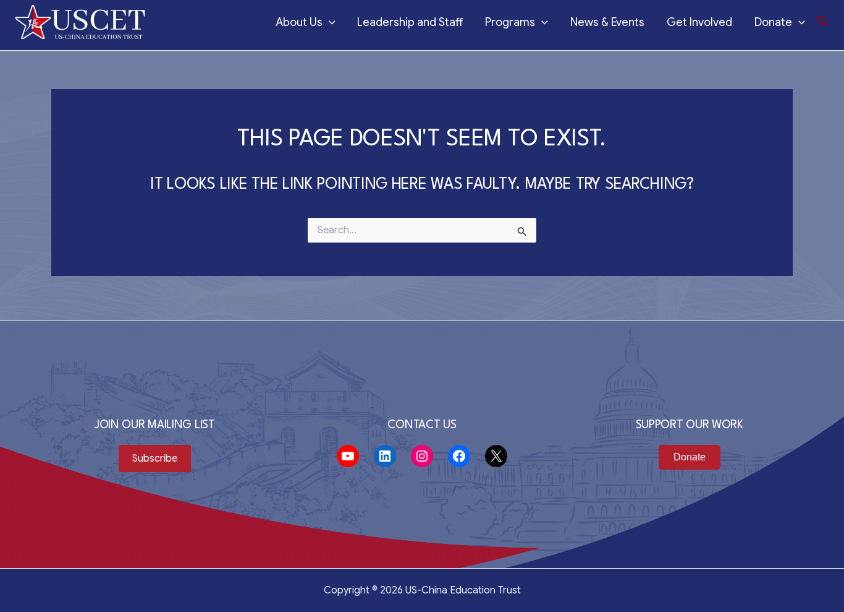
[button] (822, 22)
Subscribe (154, 458)
